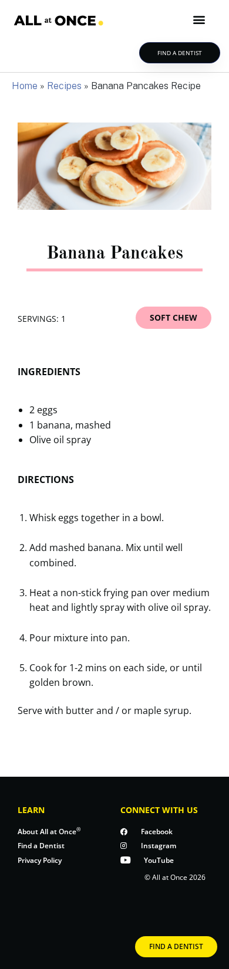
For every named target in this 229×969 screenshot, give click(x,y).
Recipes (64, 85)
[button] (198, 19)
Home (25, 85)
